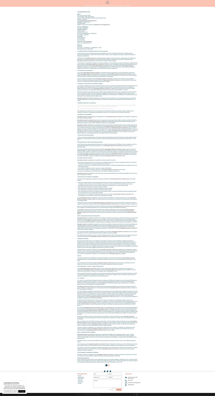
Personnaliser (7, 391)
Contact (128, 5)
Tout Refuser (14, 391)
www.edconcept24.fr (87, 41)
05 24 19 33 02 (130, 380)
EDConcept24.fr (89, 394)
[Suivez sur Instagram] (109, 365)
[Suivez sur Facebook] (106, 365)
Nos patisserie (81, 377)
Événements (120, 5)
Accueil (86, 5)
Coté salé (112, 5)
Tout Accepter (21, 391)
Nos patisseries (95, 5)
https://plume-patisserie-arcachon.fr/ (93, 58)
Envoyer (119, 389)
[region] (14, 387)
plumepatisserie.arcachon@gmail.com (88, 20)
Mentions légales (96, 394)
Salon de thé (105, 5)
